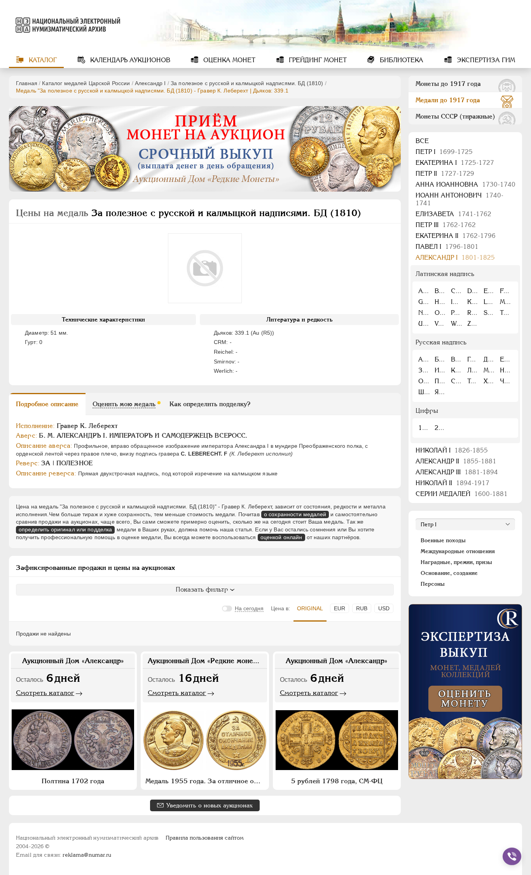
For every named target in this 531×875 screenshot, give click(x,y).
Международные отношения (458, 551)
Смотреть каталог (45, 693)
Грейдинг (317, 60)
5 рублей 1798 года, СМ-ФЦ (337, 781)
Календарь (129, 60)
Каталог (42, 60)
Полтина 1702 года (73, 781)
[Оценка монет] (465, 691)
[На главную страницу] (66, 24)
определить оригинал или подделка (65, 529)
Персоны (433, 584)
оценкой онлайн (281, 537)
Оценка (228, 60)
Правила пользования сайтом (205, 838)
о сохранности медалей (295, 514)
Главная (26, 83)
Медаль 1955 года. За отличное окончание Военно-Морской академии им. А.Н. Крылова (205, 781)
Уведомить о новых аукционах (209, 805)
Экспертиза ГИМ (485, 60)
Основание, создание (449, 573)
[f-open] (512, 856)
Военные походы (443, 540)
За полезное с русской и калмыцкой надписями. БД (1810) (247, 83)
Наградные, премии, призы (456, 562)
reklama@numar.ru (87, 855)
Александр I (150, 83)
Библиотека (400, 60)
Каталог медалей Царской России (86, 83)
